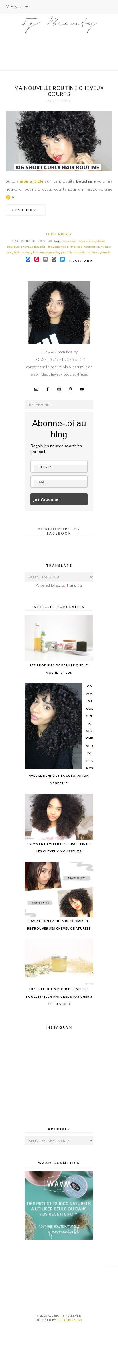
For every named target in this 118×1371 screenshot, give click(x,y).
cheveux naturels (82, 246)
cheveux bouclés (33, 246)
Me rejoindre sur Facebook (59, 531)
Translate (74, 585)
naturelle (52, 252)
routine (93, 252)
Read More (26, 210)
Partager (81, 260)
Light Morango (69, 1320)
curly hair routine (19, 252)
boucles (84, 241)
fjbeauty (38, 252)
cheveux (44, 241)
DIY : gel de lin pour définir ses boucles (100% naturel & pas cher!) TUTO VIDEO (59, 996)
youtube (106, 252)
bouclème (70, 241)
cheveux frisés (58, 246)
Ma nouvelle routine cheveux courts (59, 91)
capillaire (98, 241)
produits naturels (73, 252)
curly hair (103, 246)
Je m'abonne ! (46, 499)
